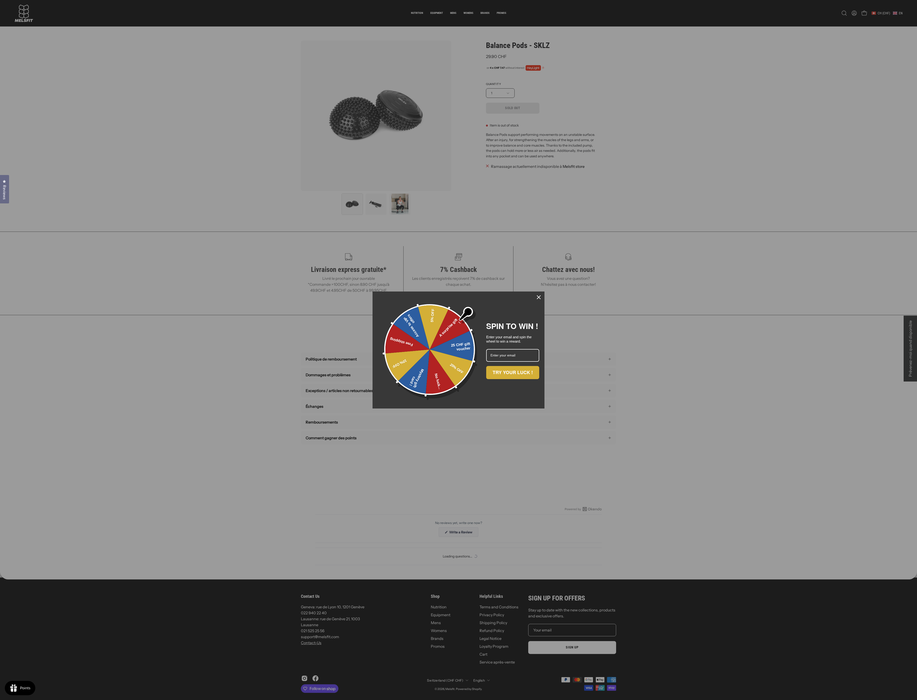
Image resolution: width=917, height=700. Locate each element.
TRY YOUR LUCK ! (513, 372)
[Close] (538, 297)
